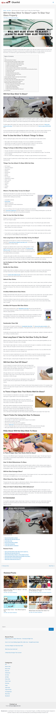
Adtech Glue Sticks (10, 71)
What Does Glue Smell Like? (11, 649)
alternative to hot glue (24, 308)
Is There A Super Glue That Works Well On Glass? (14, 79)
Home (4, 10)
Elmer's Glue (8, 666)
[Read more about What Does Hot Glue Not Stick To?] (40, 602)
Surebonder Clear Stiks (27, 326)
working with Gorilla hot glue (14, 274)
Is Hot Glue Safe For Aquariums (11, 545)
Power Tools (8, 681)
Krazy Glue (7, 679)
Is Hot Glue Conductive (10, 544)
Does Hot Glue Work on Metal (11, 542)
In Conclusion (7, 90)
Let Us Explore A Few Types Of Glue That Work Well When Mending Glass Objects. (22, 69)
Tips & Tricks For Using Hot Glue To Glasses (13, 81)
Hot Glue (9, 10)
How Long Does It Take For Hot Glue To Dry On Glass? (17, 67)
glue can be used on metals (41, 326)
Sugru (6, 685)
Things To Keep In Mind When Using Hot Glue (15, 62)
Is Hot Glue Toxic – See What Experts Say (15, 610)
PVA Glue (7, 683)
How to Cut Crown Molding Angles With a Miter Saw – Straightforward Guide (22, 642)
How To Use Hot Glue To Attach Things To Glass (14, 61)
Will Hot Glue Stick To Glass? (10, 60)
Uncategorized (8, 691)
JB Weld (7, 677)
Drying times (7, 201)
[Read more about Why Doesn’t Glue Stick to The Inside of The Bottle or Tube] (40, 581)
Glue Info (31, 592)
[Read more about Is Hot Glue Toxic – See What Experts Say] (15, 601)
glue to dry (11, 424)
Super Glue (39, 592)
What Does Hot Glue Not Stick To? (12, 539)
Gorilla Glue (7, 672)
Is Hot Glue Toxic (8, 540)
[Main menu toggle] (53, 2)
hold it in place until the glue (45, 126)
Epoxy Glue (7, 668)
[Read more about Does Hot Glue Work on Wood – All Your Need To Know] (15, 581)
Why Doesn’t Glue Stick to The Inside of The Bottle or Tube (40, 590)
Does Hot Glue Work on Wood (11, 537)
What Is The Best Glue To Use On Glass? (14, 65)
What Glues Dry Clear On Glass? (13, 87)
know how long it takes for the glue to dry (18, 242)
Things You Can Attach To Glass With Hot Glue (15, 64)
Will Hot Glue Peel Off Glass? (10, 78)
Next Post (51, 565)
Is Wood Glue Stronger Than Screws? (13, 652)
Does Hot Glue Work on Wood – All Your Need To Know (15, 590)
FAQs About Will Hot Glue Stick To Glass (13, 82)
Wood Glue (7, 693)
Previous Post (5, 565)
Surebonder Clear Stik (11, 75)
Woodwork (7, 695)
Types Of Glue (8, 689)
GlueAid (16, 2)
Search (3, 626)
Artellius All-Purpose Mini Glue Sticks (14, 74)
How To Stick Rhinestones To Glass (13, 85)
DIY (6, 664)
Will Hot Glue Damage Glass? (12, 86)
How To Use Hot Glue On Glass (12, 66)
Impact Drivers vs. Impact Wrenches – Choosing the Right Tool (19, 638)
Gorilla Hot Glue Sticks (11, 70)
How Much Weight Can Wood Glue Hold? (14, 645)
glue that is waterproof (11, 210)
